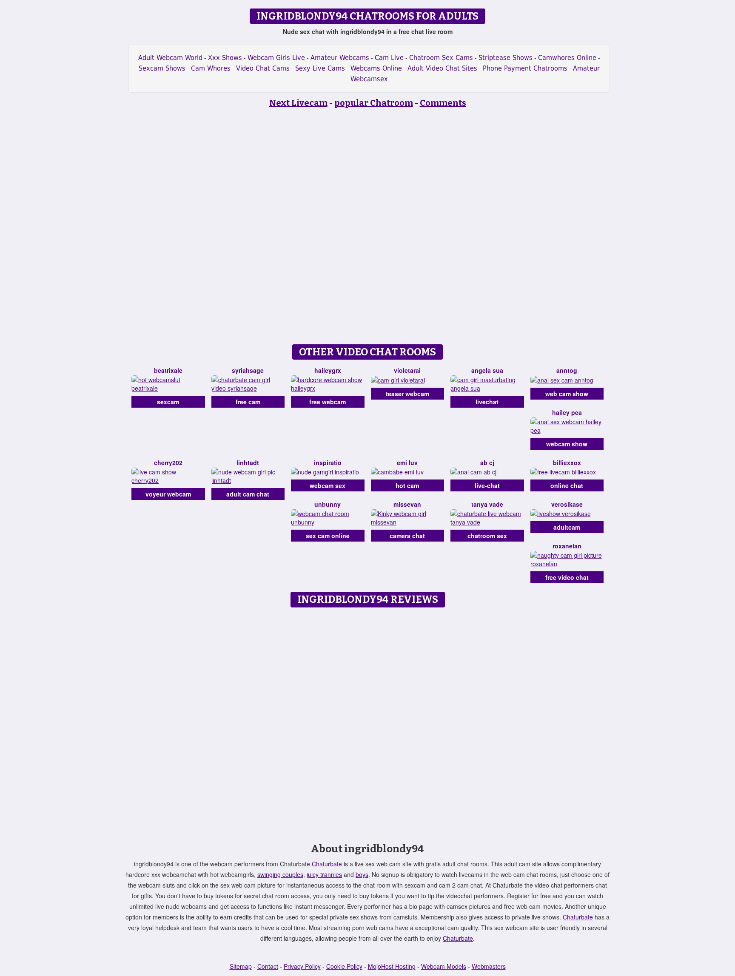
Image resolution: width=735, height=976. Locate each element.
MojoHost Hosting (392, 966)
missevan (407, 504)
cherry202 (168, 462)
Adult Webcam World (170, 58)
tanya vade (487, 504)
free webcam (327, 401)
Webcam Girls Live (276, 58)
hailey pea (567, 412)
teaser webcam (407, 393)
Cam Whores (211, 68)
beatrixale (168, 370)
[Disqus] (367, 718)
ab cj (487, 462)
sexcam (168, 401)
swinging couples (280, 874)
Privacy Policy (302, 966)
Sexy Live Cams (320, 68)
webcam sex (327, 485)
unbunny (327, 504)
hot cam (407, 485)
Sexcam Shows (162, 68)
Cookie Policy (344, 966)
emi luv (407, 462)
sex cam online (328, 535)
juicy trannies (324, 874)
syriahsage (248, 370)
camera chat (407, 535)
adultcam (566, 527)
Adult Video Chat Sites (442, 68)
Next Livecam (298, 103)
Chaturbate (327, 864)
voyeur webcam (168, 494)
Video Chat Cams (263, 68)
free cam (248, 401)
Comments (443, 103)
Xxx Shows (225, 58)
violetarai (407, 370)
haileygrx (327, 370)
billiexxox (567, 462)
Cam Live (389, 58)
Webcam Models (443, 966)
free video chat (567, 577)
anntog (566, 370)
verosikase (567, 504)
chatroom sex (487, 535)
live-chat (487, 485)
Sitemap (241, 966)
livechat (487, 401)
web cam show (566, 393)
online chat (566, 485)
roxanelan (567, 546)
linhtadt (247, 462)
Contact (267, 966)
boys (362, 874)
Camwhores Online (567, 58)
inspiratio (328, 462)
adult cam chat (247, 494)
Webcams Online (376, 68)
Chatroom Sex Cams (441, 58)
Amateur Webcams (340, 58)
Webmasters (489, 966)
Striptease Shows (506, 58)
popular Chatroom (373, 103)
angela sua (487, 370)
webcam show (566, 444)
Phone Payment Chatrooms (525, 68)
